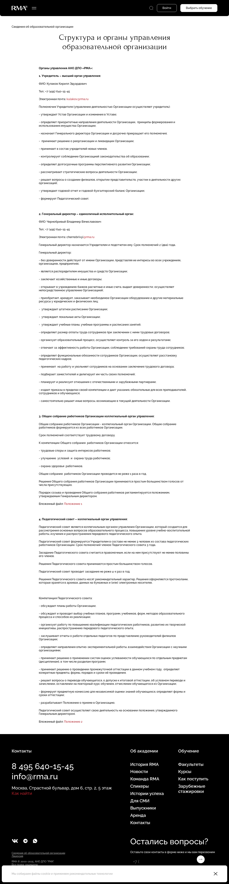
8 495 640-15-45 (43, 766)
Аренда (138, 815)
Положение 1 (73, 504)
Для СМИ (139, 800)
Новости (139, 771)
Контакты (140, 822)
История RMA (144, 764)
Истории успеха (147, 793)
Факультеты (191, 764)
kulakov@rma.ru (78, 99)
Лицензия (17, 856)
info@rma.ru (35, 776)
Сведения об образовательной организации (42, 26)
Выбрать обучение (199, 8)
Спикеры (139, 786)
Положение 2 (73, 721)
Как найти (22, 793)
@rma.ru (88, 237)
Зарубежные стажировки (191, 789)
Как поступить (193, 778)
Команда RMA (144, 778)
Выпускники (143, 808)
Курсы (184, 771)
